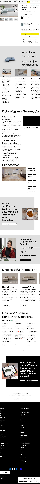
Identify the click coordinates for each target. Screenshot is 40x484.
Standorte (23, 436)
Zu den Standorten (6, 150)
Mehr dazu (6, 305)
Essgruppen (3, 443)
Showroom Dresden (32, 182)
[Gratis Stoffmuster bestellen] (25, 2)
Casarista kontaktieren (25, 259)
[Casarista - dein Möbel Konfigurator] (1, 2)
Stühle (1, 450)
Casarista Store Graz (32, 169)
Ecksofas (25, 5)
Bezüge (23, 425)
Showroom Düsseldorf (32, 188)
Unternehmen (23, 443)
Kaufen (30, 36)
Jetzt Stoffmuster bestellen (9, 224)
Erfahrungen (23, 445)
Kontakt (22, 447)
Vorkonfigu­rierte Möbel (23, 414)
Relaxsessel (23, 408)
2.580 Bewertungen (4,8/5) (34, 5)
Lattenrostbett (3, 438)
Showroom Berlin (32, 175)
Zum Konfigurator (29, 380)
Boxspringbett (3, 436)
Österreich (23, 438)
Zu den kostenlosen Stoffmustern (8, 138)
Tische (1, 452)
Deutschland (23, 439)
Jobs (21, 449)
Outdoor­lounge (3, 457)
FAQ (21, 454)
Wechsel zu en (23, 481)
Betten (2, 430)
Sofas (22, 5)
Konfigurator (28, 1)
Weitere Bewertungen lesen (20, 350)
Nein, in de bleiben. (33, 481)
